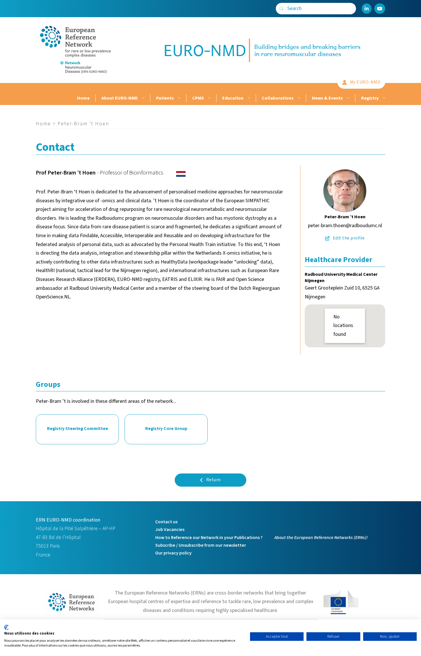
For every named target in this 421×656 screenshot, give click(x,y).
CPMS (198, 98)
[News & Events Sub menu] (347, 98)
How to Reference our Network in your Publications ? (209, 537)
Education (232, 98)
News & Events (327, 98)
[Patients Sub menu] (178, 98)
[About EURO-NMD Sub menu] (142, 98)
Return (213, 480)
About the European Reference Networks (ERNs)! (321, 537)
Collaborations (278, 98)
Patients (165, 98)
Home (83, 98)
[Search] (281, 8)
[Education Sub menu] (248, 98)
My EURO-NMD (365, 82)
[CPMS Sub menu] (208, 98)
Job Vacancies (169, 529)
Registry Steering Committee (77, 428)
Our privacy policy (173, 553)
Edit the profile (349, 238)
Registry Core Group (166, 428)
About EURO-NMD (119, 98)
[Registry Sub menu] (383, 98)
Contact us (166, 522)
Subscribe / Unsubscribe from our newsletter (200, 545)
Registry (370, 98)
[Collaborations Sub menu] (298, 98)
